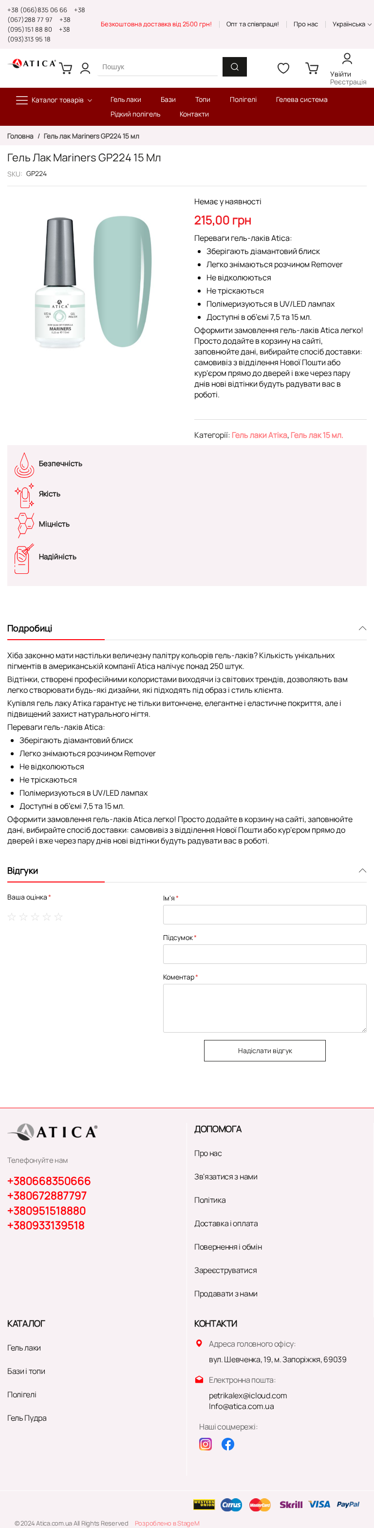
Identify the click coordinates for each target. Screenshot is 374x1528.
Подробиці (29, 628)
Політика (209, 1200)
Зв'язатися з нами (226, 1176)
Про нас (306, 24)
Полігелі (21, 1394)
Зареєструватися (225, 1270)
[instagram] (205, 1444)
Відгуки (22, 870)
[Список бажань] (283, 68)
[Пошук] (235, 67)
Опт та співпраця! (252, 24)
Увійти (340, 73)
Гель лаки (24, 1347)
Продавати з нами (226, 1293)
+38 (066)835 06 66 (37, 9)
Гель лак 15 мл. (317, 435)
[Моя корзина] (65, 68)
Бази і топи (26, 1371)
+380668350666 (49, 1181)
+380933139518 (46, 1225)
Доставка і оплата (226, 1223)
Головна (21, 135)
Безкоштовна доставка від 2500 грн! (156, 24)
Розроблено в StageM (167, 1523)
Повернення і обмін (228, 1246)
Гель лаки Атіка (259, 435)
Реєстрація (348, 81)
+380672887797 (47, 1195)
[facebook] (228, 1444)
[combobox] (157, 66)
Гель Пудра (27, 1417)
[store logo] (31, 63)
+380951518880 (46, 1210)
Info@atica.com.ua (241, 1406)
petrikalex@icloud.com (248, 1395)
